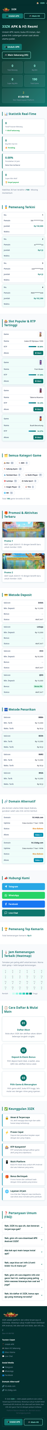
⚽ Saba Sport (29, 481)
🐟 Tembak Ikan (12, 475)
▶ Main (38, 353)
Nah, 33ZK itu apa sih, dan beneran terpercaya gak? (22, 1227)
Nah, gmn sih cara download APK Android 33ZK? (21, 1240)
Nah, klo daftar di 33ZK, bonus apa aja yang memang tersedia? (22, 1295)
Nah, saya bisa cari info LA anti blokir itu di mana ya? (20, 1264)
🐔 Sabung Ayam (12, 469)
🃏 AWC (22, 463)
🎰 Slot (8, 463)
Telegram (13, 886)
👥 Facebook (7, 1375)
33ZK (13, 1399)
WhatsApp (14, 895)
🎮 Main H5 (34, 16)
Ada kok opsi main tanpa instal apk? (20, 1252)
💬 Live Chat (7, 1356)
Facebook (13, 904)
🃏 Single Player (12, 487)
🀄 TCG (29, 487)
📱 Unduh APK (12, 16)
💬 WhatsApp (7, 1371)
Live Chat (13, 913)
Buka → (38, 835)
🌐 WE (8, 493)
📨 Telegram (7, 1367)
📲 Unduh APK (11, 46)
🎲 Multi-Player (33, 475)
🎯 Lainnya (10, 481)
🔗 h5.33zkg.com (9, 1390)
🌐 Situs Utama (8, 1352)
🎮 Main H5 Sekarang (11, 1348)
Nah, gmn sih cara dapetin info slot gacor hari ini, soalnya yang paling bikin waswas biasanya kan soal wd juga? (22, 1280)
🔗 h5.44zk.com (8, 1386)
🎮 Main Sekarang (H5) (16, 55)
